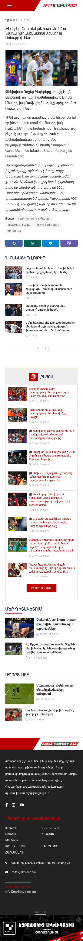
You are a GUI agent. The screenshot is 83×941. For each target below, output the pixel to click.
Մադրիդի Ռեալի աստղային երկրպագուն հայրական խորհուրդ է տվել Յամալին (49, 289)
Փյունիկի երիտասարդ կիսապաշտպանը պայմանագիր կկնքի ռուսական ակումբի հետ (49, 392)
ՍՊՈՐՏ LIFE (49, 846)
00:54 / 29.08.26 (40, 464)
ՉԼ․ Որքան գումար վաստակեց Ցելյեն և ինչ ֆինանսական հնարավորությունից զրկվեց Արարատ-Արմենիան (50, 648)
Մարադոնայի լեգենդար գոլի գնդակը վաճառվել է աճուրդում (56, 689)
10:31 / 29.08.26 (40, 422)
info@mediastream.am (20, 891)
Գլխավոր (11, 20)
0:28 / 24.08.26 (46, 699)
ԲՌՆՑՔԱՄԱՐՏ (15, 846)
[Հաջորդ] (45, 349)
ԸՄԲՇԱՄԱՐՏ (14, 852)
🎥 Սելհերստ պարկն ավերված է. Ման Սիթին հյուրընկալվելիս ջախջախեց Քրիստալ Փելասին (52, 456)
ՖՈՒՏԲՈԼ (11, 827)
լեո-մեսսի (14, 231)
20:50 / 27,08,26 (48, 634)
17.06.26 (32, 277)
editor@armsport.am (24, 872)
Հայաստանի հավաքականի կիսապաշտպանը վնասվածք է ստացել (48, 414)
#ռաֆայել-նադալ (19, 224)
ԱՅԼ (44, 840)
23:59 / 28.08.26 (40, 531)
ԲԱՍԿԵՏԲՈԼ (13, 840)
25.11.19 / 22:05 (16, 44)
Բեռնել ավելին (41, 587)
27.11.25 (32, 298)
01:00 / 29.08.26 (40, 443)
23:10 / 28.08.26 (40, 577)
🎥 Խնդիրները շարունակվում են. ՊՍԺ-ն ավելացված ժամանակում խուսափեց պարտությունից (52, 434)
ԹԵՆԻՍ (26, 20)
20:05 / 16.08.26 (36, 719)
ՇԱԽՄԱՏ (48, 834)
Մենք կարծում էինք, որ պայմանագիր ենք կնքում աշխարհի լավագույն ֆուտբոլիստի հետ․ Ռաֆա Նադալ (50, 326)
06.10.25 (32, 336)
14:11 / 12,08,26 (37, 657)
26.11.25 (32, 315)
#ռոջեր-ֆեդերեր (47, 224)
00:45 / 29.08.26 (40, 485)
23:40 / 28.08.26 (40, 555)
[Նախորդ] (38, 349)
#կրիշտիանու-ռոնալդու (34, 218)
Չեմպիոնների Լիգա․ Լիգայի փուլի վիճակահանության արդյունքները (56, 624)
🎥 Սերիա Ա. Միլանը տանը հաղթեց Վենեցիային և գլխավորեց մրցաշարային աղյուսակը (50, 477)
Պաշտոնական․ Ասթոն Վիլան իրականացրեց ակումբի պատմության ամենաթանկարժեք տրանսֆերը (52, 568)
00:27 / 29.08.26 (40, 510)
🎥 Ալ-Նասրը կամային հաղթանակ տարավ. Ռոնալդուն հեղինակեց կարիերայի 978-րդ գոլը (50, 522)
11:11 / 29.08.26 (40, 401)
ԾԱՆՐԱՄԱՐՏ (50, 827)
